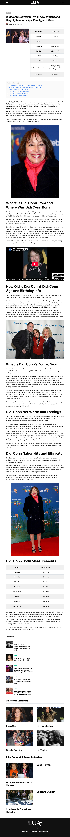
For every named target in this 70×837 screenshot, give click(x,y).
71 (55, 41)
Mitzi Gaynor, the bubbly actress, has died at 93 (22, 659)
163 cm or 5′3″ (55, 51)
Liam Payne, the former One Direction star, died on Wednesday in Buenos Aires (23, 670)
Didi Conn (55, 31)
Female (55, 36)
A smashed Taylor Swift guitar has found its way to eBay (23, 681)
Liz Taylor (42, 750)
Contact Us (33, 831)
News (15, 641)
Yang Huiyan (44, 765)
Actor (8, 12)
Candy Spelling (14, 750)
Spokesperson (53, 68)
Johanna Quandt (46, 791)
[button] (7, 3)
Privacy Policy (43, 831)
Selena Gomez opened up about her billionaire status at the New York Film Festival (23, 692)
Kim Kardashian (45, 726)
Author (57, 66)
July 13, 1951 (55, 46)
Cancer (55, 61)
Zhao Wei (11, 726)
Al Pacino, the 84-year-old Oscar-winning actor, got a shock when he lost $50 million (22, 647)
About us (25, 831)
